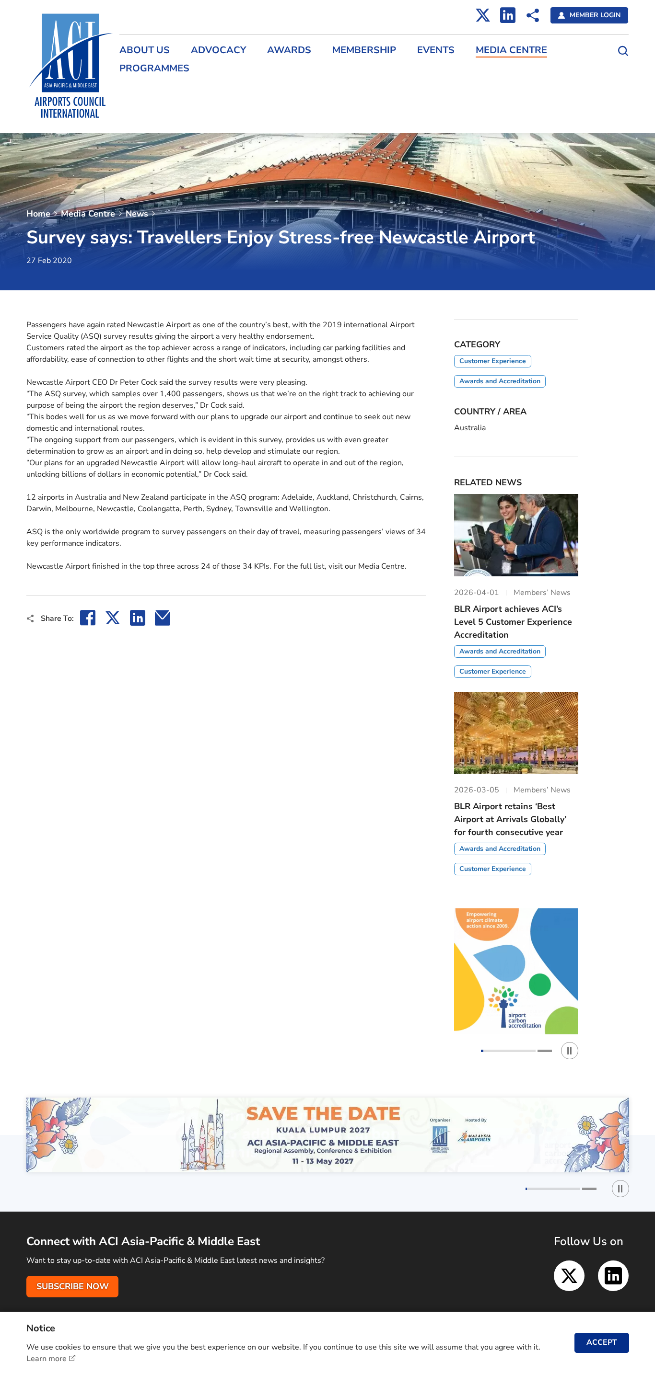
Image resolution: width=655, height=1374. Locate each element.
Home (38, 213)
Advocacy (218, 50)
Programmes (154, 68)
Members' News (143, 92)
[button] (508, 1051)
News (137, 213)
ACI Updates (138, 109)
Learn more (46, 1358)
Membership (364, 50)
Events (436, 50)
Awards (289, 50)
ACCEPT (601, 1342)
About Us (144, 50)
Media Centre (511, 50)
